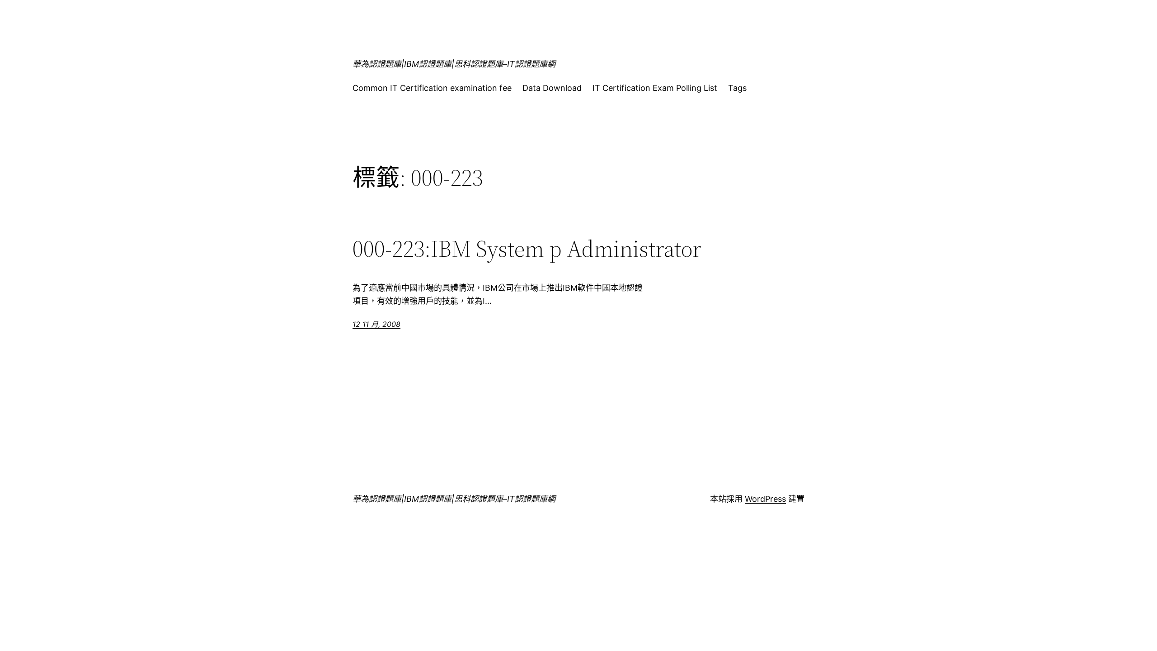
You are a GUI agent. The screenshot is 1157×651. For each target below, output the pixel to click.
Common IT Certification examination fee (432, 88)
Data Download (552, 88)
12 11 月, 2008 (376, 324)
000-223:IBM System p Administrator (527, 248)
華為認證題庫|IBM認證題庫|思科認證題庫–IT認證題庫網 (454, 64)
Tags (737, 88)
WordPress (765, 499)
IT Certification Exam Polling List (655, 88)
